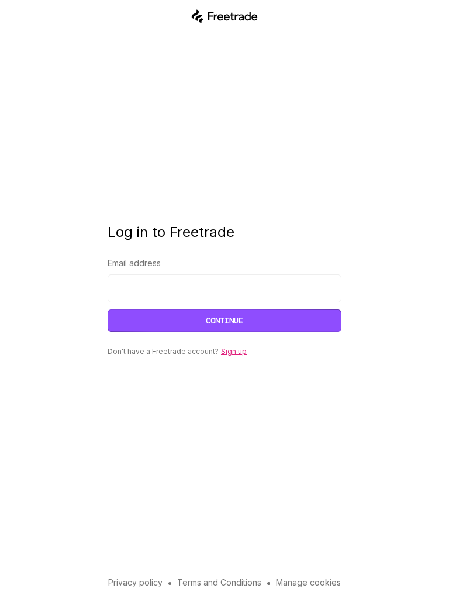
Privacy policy (135, 582)
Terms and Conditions (219, 582)
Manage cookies (308, 582)
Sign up (234, 351)
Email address (134, 263)
